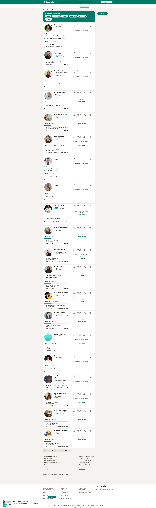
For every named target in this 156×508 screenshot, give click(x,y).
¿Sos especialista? (106, 2)
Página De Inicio (46, 474)
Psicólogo (48, 16)
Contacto (45, 495)
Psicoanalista (56, 16)
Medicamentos (64, 492)
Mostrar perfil (82, 385)
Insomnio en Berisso (84, 462)
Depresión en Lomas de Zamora (51, 462)
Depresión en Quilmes (49, 460)
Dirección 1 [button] (48, 145)
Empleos (49, 497)
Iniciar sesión (97, 2)
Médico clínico (73, 16)
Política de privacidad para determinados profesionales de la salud (51, 491)
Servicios (63, 494)
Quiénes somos (47, 494)
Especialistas (64, 488)
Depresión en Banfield (49, 467)
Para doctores (82, 489)
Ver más (48, 19)
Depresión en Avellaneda (50, 464)
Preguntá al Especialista (66, 491)
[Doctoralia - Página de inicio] (51, 1)
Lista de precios (82, 488)
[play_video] (48, 28)
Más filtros (85, 6)
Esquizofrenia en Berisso (85, 460)
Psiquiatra (64, 16)
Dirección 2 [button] (55, 145)
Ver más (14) (47, 469)
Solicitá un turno (82, 34)
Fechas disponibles (62, 6)
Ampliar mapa (101, 13)
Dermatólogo (82, 16)
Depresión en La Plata (49, 458)
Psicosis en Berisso (83, 467)
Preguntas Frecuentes (66, 497)
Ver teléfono (82, 258)
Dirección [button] (47, 41)
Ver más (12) (82, 469)
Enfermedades (54, 474)
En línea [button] (54, 41)
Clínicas (63, 489)
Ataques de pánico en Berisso (86, 464)
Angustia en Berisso (83, 458)
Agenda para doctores (84, 491)
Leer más (15, 505)
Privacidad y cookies (48, 488)
